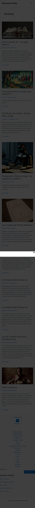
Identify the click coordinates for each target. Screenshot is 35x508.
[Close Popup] (34, 252)
